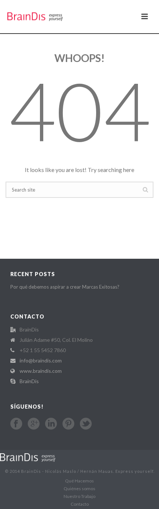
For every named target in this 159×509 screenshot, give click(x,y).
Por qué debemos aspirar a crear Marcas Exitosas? (64, 287)
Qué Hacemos (79, 481)
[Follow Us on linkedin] (51, 424)
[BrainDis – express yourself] (27, 457)
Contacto (80, 504)
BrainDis (29, 381)
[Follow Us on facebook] (16, 424)
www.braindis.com (41, 371)
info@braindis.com (41, 360)
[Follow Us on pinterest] (68, 424)
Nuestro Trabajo (79, 496)
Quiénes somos (79, 488)
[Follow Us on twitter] (86, 424)
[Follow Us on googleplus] (34, 424)
